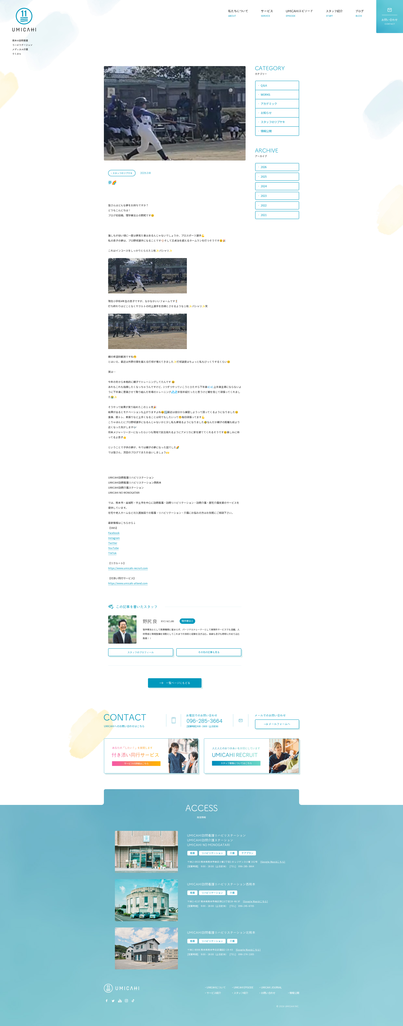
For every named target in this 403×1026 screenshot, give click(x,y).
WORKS (265, 94)
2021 (264, 215)
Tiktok (133, 1000)
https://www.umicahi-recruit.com (128, 568)
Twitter (112, 543)
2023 (264, 196)
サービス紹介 (214, 993)
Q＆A (264, 85)
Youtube (119, 1000)
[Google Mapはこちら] (272, 861)
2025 (264, 176)
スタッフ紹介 (241, 993)
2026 (264, 167)
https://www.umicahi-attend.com (128, 583)
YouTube (113, 548)
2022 (264, 205)
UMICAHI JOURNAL (271, 987)
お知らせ (266, 113)
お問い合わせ (389, 16)
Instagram (114, 538)
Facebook (113, 533)
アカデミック (269, 103)
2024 (264, 186)
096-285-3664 (204, 720)
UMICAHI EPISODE (243, 987)
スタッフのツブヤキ (122, 173)
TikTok (112, 553)
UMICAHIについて (216, 987)
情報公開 (266, 131)
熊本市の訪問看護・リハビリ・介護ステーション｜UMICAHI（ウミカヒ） (24, 19)
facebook (106, 1000)
